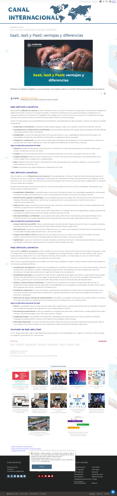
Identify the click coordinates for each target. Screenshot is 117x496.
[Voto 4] (104, 341)
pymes (77, 344)
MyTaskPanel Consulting (28, 98)
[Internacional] (50, 22)
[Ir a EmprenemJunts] (89, 2)
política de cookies (54, 458)
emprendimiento (30, 30)
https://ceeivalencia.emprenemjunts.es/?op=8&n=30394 (40, 356)
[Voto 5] (106, 341)
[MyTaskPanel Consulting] (15, 99)
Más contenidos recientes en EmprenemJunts (26, 449)
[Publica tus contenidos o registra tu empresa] (103, 1)
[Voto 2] (101, 341)
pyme (12, 30)
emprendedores (51, 30)
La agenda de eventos (19, 451)
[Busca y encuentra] (106, 1)
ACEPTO (41, 466)
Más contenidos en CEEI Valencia (22, 447)
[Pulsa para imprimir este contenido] (104, 93)
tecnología (41, 30)
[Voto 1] (99, 341)
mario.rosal (24, 351)
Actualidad (13, 27)
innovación (19, 30)
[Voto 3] (102, 341)
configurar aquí (35, 461)
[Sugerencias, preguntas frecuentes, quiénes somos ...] (100, 1)
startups (62, 344)
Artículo (21, 27)
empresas (70, 344)
